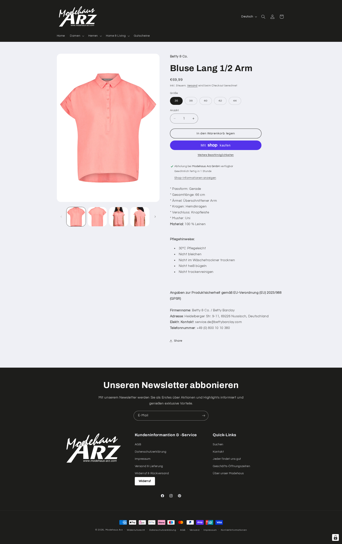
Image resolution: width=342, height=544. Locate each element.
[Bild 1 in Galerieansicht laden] (76, 216)
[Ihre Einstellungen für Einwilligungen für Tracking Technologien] (335, 537)
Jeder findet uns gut (227, 458)
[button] (76, 36)
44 (237, 102)
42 (222, 102)
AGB (138, 444)
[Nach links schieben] (61, 216)
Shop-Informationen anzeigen (195, 177)
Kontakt (218, 451)
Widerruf (145, 481)
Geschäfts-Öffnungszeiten (231, 466)
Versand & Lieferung (149, 466)
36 (176, 100)
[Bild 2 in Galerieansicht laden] (97, 216)
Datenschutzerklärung (150, 451)
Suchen (218, 444)
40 (208, 102)
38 (193, 102)
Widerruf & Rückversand (152, 473)
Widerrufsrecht (136, 530)
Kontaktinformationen (234, 530)
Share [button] (178, 340)
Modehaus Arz (114, 530)
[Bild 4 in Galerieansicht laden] (139, 216)
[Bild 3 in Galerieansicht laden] (118, 216)
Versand (192, 85)
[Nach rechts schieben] (155, 216)
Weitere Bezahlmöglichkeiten (216, 155)
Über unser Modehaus (228, 473)
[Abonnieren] (203, 416)
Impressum (143, 458)
